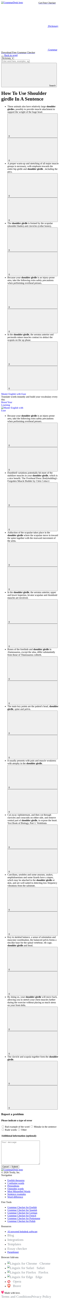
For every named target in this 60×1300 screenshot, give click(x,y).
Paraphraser (13, 1252)
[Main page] (12, 2)
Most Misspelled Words (18, 1191)
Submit (15, 1167)
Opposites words (15, 1188)
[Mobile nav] (2, 56)
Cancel (5, 1167)
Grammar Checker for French (21, 1215)
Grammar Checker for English (22, 1207)
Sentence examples (16, 1194)
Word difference (15, 1197)
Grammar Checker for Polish (21, 1221)
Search (52, 85)
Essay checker (17, 1248)
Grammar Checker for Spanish (22, 1210)
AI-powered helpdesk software (22, 1231)
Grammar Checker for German (22, 1213)
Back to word (11, 55)
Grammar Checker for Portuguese (23, 1218)
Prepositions (13, 1186)
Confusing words (15, 1183)
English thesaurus (15, 1180)
